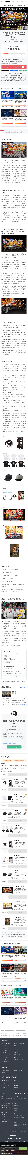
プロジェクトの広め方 (5, 1087)
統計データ (16, 1087)
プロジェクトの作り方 (5, 1085)
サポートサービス (17, 1083)
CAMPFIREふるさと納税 (6, 1110)
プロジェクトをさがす (21, 5)
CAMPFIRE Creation (5, 1100)
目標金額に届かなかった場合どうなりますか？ (12, 671)
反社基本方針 (16, 1122)
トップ (2, 1030)
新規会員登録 (23, 2)
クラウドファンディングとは (7, 1083)
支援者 (13, 132)
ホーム (2, 132)
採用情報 (14, 1141)
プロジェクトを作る (5, 1070)
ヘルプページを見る (14, 676)
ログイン (17, 2)
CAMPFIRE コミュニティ (6, 1098)
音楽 (15, 1045)
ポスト (6, 70)
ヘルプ (15, 1103)
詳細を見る (4, 774)
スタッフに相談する (18, 1070)
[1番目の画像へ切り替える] (3, 28)
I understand (22, 1148)
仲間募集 (19, 132)
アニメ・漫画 (4, 1050)
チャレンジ (16, 1048)
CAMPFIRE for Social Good (7, 1103)
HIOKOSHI (3, 1114)
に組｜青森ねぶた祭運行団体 (15, 39)
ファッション (4, 1052)
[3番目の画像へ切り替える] (14, 28)
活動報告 (7, 132)
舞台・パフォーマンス (18, 1059)
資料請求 (3, 1072)
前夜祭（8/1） (16, 692)
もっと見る (22, 687)
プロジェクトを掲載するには (7, 5)
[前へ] (2, 17)
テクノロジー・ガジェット (6, 1043)
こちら (17, 681)
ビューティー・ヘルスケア (19, 1057)
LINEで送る (23, 70)
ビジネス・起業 (4, 1057)
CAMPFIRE (3, 1096)
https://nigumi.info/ (9, 741)
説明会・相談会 (17, 1080)
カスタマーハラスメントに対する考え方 (20, 1125)
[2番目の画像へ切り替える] (8, 28)
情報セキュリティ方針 (18, 1120)
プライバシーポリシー (18, 1115)
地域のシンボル (19, 1035)
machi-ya (3, 1119)
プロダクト (3, 1045)
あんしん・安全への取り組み (20, 1098)
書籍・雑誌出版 (17, 1054)
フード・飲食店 (4, 1048)
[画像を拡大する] (12, 786)
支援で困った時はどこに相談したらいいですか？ (12, 673)
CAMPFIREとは (17, 1096)
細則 (15, 1113)
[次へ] (26, 17)
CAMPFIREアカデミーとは (6, 1080)
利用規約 (16, 1110)
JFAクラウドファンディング (7, 1116)
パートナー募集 (22, 1141)
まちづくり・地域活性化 (12, 42)
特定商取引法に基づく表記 (9, 743)
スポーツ (16, 1050)
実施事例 (16, 1085)
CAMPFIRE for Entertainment (7, 1105)
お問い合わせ (16, 1105)
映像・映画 (16, 1052)
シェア (14, 70)
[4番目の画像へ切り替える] (19, 28)
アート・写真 (4, 1059)
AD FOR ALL (4, 1112)
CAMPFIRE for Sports (5, 1107)
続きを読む (22, 738)
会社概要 (6, 1141)
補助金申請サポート (5, 1121)
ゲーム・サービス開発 (5, 1054)
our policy (14, 1153)
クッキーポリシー (17, 1128)
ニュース (16, 1100)
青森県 (21, 42)
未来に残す (18, 1033)
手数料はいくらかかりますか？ (9, 668)
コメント (25, 132)
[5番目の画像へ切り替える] (25, 28)
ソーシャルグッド (5, 1061)
